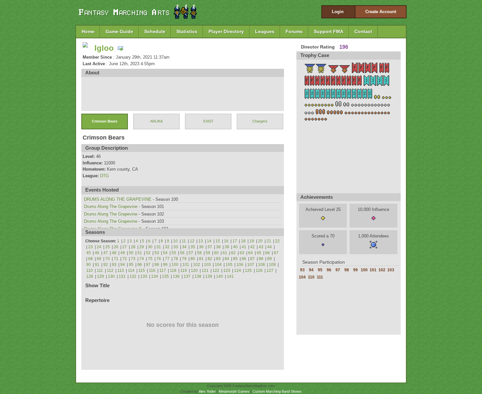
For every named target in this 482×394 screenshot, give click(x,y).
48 (114, 253)
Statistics (186, 31)
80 (193, 258)
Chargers (260, 121)
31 (158, 247)
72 (124, 258)
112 (110, 270)
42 (252, 247)
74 (141, 258)
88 (261, 258)
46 (97, 253)
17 (234, 241)
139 (208, 276)
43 (261, 247)
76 (158, 258)
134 (154, 276)
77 (167, 258)
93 (114, 264)
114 (131, 270)
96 (139, 264)
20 (260, 241)
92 (105, 264)
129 (100, 276)
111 (100, 270)
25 (107, 247)
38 (218, 247)
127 (270, 270)
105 (229, 264)
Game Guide (119, 31)
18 (243, 241)
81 (201, 258)
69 (99, 258)
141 (230, 276)
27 (124, 247)
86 (244, 258)
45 (88, 253)
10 (175, 241)
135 (165, 276)
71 (116, 258)
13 (200, 241)
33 (175, 247)
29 (141, 247)
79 (184, 258)
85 (235, 258)
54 (165, 253)
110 (89, 270)
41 (244, 247)
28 (133, 247)
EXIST (208, 121)
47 (105, 253)
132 (133, 276)
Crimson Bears (104, 121)
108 (261, 264)
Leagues (264, 31)
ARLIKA (156, 121)
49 (122, 253)
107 (250, 264)
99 (165, 264)
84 (227, 258)
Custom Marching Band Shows (277, 391)
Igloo (104, 48)
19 (252, 241)
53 (156, 253)
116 (152, 270)
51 (139, 253)
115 (141, 270)
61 (225, 253)
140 (219, 276)
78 (175, 258)
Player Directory (226, 31)
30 (150, 247)
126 (259, 270)
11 (184, 241)
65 (259, 253)
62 (233, 253)
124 (237, 270)
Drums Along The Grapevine (110, 206)
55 (173, 253)
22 (277, 241)
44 (269, 247)
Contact (363, 31)
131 (122, 276)
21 (269, 241)
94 (122, 264)
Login (338, 11)
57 (191, 253)
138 (197, 276)
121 (205, 270)
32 (167, 247)
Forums (294, 31)
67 (276, 253)
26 (116, 247)
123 (226, 270)
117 (162, 270)
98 (156, 264)
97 (148, 264)
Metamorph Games (234, 391)
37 (210, 247)
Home (88, 31)
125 (248, 270)
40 (235, 247)
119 (183, 270)
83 (218, 258)
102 (196, 264)
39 (227, 247)
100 (174, 264)
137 (187, 276)
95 (131, 264)
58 (199, 253)
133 (143, 276)
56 (182, 253)
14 (209, 241)
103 (207, 264)
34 (184, 247)
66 (267, 253)
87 (252, 258)
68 (90, 258)
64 (250, 253)
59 (208, 253)
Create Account (380, 11)
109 (272, 264)
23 (90, 247)
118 (173, 270)
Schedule (154, 31)
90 (88, 264)
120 (194, 270)
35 (193, 247)
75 (150, 258)
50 (131, 253)
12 (192, 241)
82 (210, 258)
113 (120, 270)
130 (111, 276)
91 (97, 264)
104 (218, 264)
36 (201, 247)
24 (99, 247)
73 (133, 258)
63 (242, 253)
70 (107, 258)
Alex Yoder (207, 391)
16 (226, 241)
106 (239, 264)
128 (89, 276)
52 (148, 253)
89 (269, 258)
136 (176, 276)
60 (216, 253)
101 (185, 264)
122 (215, 270)
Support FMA (328, 31)
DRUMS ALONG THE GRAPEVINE (117, 199)
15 (217, 241)
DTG (104, 175)
